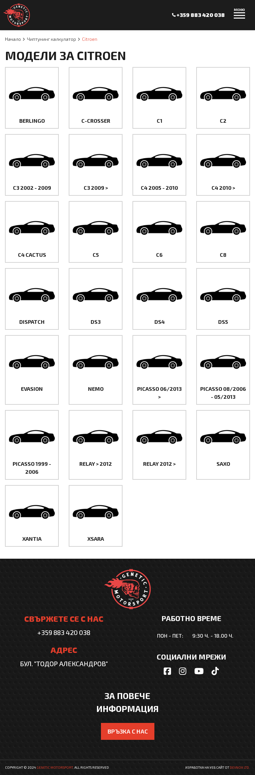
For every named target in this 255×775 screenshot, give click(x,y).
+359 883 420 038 (200, 15)
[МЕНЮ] (239, 18)
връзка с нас (128, 731)
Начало (13, 39)
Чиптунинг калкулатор (51, 39)
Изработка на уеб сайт (204, 767)
